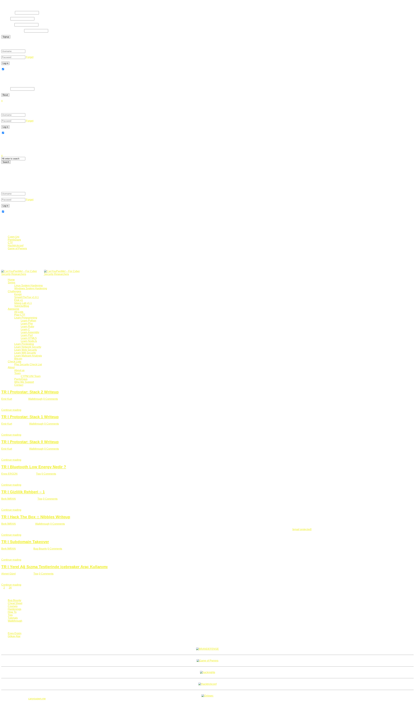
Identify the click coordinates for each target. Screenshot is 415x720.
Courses (13, 606)
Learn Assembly (30, 332)
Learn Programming (25, 317)
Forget (29, 57)
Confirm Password (12, 30)
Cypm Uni (13, 236)
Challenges (14, 291)
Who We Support (24, 382)
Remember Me (13, 69)
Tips (38, 473)
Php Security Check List (28, 364)
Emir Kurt (6, 399)
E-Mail (5, 18)
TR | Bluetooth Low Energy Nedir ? (33, 467)
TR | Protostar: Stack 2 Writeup (30, 392)
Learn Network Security (27, 347)
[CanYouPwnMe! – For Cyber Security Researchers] (43, 274)
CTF (10, 242)
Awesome (13, 309)
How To (12, 612)
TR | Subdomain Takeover (25, 542)
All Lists (18, 311)
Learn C (25, 329)
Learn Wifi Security (25, 352)
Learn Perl (27, 335)
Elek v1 (18, 300)
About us (19, 370)
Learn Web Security (25, 349)
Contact (18, 385)
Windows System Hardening (30, 288)
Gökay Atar (14, 636)
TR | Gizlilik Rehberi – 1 (23, 492)
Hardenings (14, 609)
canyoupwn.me (37, 698)
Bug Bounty (40, 548)
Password (7, 24)
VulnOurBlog (21, 306)
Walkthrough (35, 399)
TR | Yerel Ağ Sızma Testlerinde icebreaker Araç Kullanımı (54, 567)
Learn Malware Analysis (28, 355)
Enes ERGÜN (9, 473)
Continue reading (11, 410)
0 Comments (50, 399)
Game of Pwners (17, 248)
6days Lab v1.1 (23, 303)
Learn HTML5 (29, 338)
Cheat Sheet (15, 603)
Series (11, 282)
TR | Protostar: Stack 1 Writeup (30, 417)
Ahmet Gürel (8, 573)
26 (10, 587)
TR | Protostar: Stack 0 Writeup (30, 442)
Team (17, 373)
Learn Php (27, 323)
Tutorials (13, 618)
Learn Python (28, 320)
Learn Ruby (27, 326)
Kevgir (18, 294)
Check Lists (14, 361)
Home (11, 279)
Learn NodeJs (29, 341)
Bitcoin (18, 358)
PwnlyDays (14, 239)
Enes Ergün (14, 633)
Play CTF (19, 314)
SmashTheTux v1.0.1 (26, 297)
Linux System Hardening (28, 285)
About (11, 367)
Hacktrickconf (15, 245)
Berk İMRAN (8, 498)
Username (7, 12)
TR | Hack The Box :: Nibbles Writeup (35, 517)
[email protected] (301, 529)
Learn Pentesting (24, 344)
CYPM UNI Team (31, 376)
